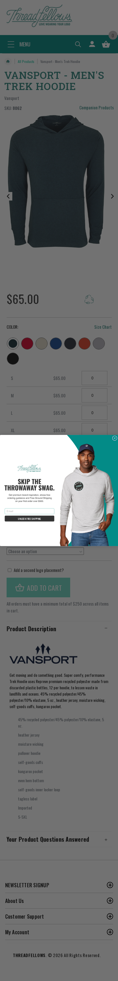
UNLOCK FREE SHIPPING (29, 518)
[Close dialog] (115, 438)
